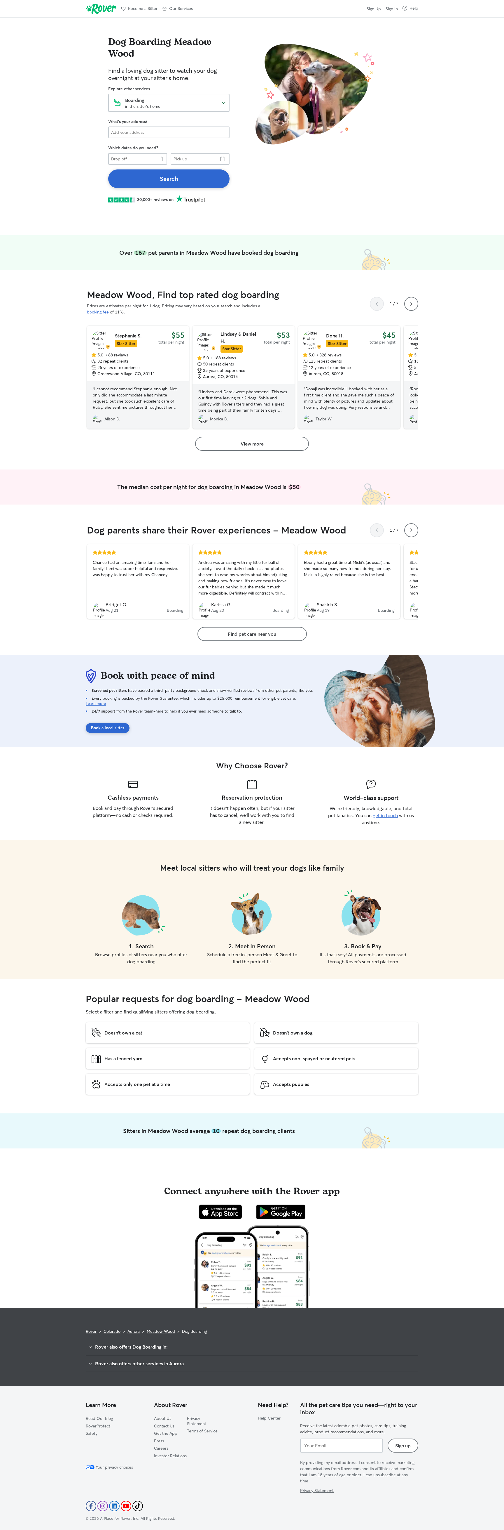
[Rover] (101, 9)
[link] (169, 178)
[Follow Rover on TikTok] (137, 1506)
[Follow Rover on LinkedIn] (114, 1506)
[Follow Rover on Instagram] (102, 1506)
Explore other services (129, 88)
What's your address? (127, 121)
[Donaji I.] (349, 377)
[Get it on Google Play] (280, 1212)
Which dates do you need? (133, 147)
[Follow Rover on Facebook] (91, 1506)
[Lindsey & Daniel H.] (243, 377)
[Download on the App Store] (220, 1212)
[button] (177, 9)
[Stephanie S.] (138, 377)
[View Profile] (138, 581)
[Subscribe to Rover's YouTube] (126, 1506)
